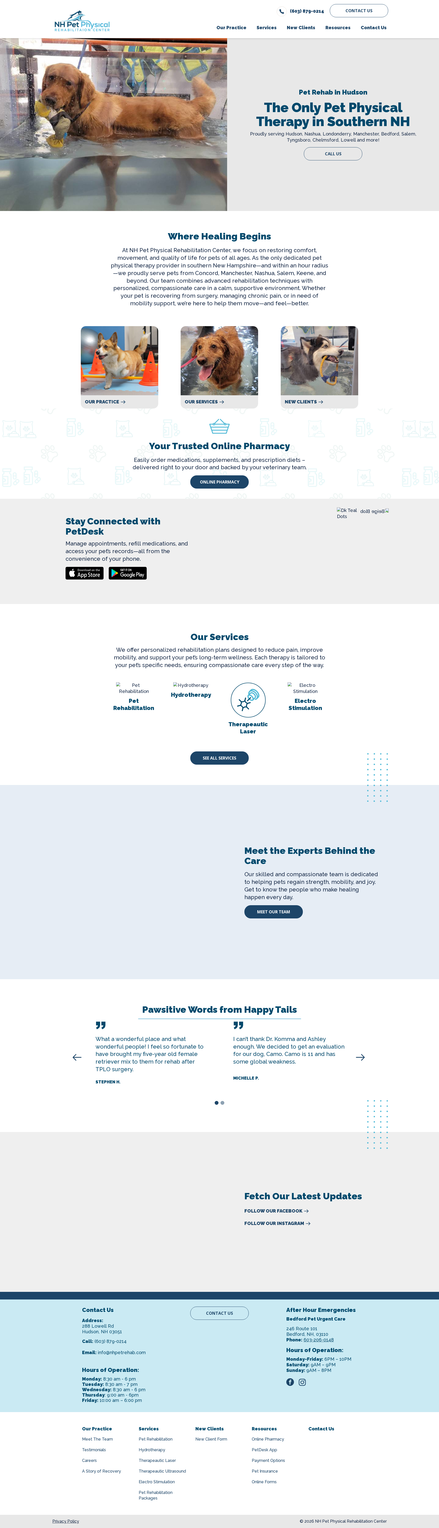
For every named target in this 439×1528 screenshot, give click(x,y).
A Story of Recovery (101, 1471)
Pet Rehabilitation (156, 1439)
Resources (264, 1428)
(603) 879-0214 (111, 1341)
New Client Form (211, 1439)
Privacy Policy (65, 1521)
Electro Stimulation (157, 1481)
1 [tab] (217, 1104)
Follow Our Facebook (273, 1211)
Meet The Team (97, 1439)
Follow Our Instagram (274, 1223)
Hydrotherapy (152, 1449)
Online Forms (264, 1481)
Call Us (333, 154)
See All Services (219, 758)
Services (149, 1428)
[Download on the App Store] (85, 573)
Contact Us (359, 10)
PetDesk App (264, 1449)
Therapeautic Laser (157, 1460)
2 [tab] (223, 1104)
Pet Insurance (265, 1471)
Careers (89, 1460)
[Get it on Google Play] (128, 573)
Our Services (201, 401)
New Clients (301, 401)
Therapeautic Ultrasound (162, 1471)
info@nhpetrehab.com (122, 1352)
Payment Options (268, 1460)
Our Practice (102, 401)
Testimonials (94, 1449)
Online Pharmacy (219, 482)
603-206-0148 (319, 1339)
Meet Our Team (273, 912)
